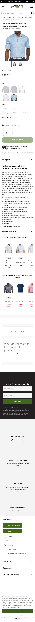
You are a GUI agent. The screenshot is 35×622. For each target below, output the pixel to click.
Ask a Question (20, 354)
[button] (6, 89)
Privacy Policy (23, 423)
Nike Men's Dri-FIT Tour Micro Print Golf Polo (8, 301)
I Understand (17, 611)
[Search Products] (31, 13)
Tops (14, 17)
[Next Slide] (33, 1)
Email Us (9, 540)
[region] (17, 608)
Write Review (5, 28)
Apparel (9, 17)
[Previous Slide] (1, 1)
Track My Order (10, 550)
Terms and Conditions (13, 423)
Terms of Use (15, 607)
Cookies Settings (17, 615)
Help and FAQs (9, 546)
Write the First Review (17, 331)
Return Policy (10, 559)
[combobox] (17, 13)
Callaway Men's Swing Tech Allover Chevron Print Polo (9, 261)
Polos (18, 17)
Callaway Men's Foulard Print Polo (20, 261)
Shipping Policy (10, 554)
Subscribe (17, 411)
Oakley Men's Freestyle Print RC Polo (20, 301)
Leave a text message (13, 534)
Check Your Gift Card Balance (13, 563)
